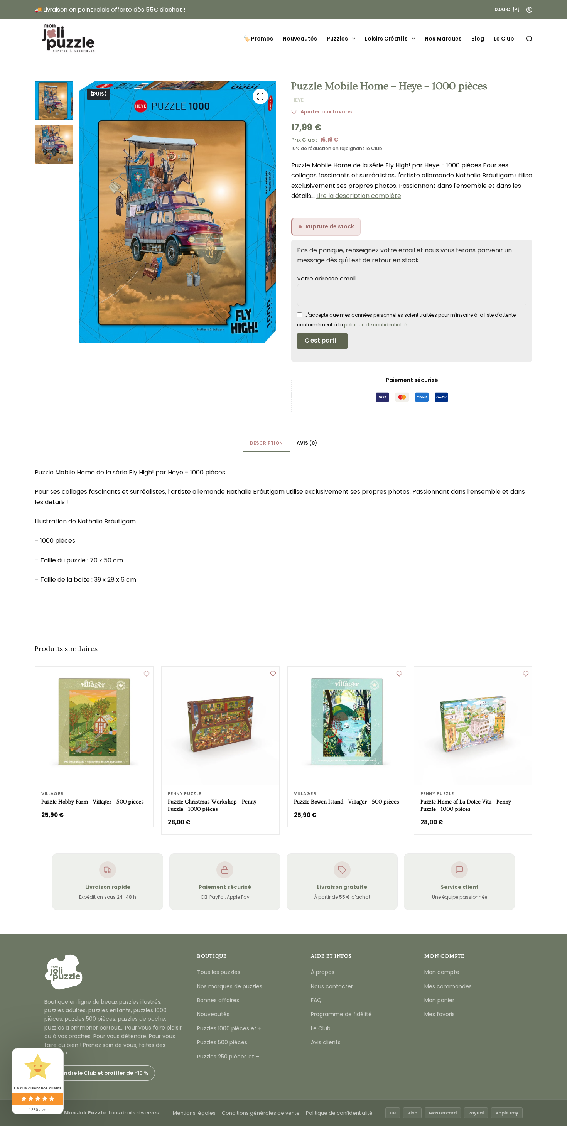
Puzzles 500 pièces (222, 1042)
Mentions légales (194, 1113)
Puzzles (337, 38)
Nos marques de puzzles (229, 986)
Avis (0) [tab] (307, 443)
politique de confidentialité (375, 324)
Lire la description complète (358, 195)
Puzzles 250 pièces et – (228, 1056)
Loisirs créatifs (386, 38)
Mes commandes (448, 986)
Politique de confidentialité (339, 1113)
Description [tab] (266, 443)
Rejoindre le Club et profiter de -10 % (99, 1073)
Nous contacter (332, 986)
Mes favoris (439, 1014)
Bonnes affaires (218, 1000)
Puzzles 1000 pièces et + (229, 1028)
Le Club (504, 38)
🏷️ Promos (258, 38)
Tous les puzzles (218, 972)
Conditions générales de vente (261, 1113)
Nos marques (443, 38)
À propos (322, 972)
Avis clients (326, 1042)
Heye (297, 100)
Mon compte (441, 972)
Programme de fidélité (341, 1014)
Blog (477, 38)
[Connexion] (529, 10)
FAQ (316, 1000)
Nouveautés (300, 38)
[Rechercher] (529, 39)
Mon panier (439, 1000)
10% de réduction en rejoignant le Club (336, 148)
